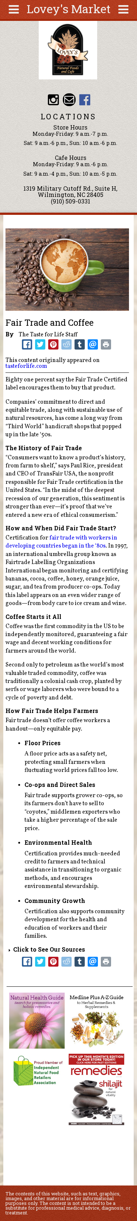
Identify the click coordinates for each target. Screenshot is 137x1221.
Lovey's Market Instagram (53, 99)
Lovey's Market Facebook (85, 99)
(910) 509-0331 (70, 201)
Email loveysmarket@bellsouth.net (69, 99)
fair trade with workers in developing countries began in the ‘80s (61, 542)
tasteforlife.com (26, 366)
